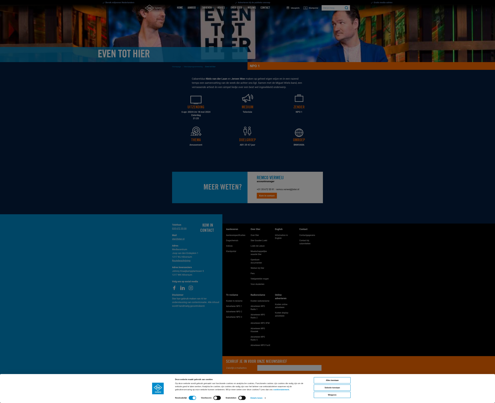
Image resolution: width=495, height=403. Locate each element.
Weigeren (332, 395)
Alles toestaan (332, 380)
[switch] (217, 398)
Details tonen (256, 398)
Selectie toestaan (332, 388)
